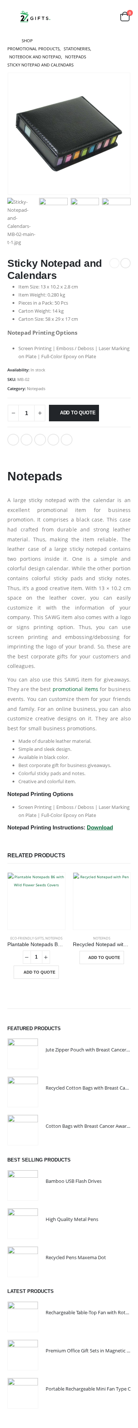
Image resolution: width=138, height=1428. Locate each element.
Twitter (26, 440)
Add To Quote (78, 412)
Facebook (13, 440)
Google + (53, 440)
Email (66, 440)
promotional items (75, 689)
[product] (36, 901)
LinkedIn (40, 440)
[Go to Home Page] (9, 41)
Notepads (36, 388)
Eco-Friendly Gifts (27, 938)
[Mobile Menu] (12, 16)
